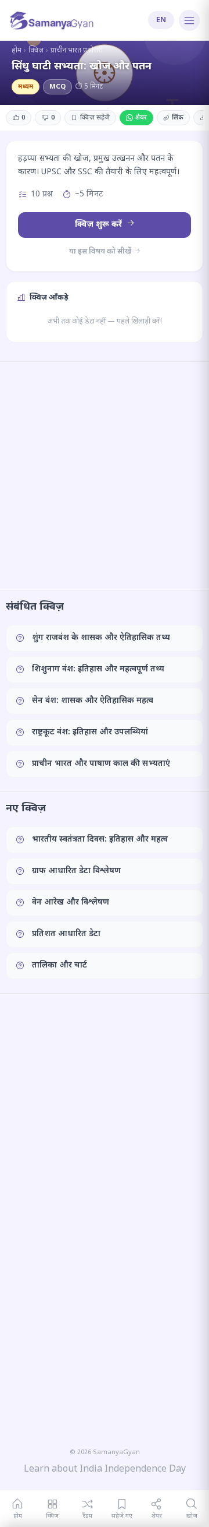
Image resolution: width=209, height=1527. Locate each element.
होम (16, 50)
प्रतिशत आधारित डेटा (66, 934)
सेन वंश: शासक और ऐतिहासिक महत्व (92, 700)
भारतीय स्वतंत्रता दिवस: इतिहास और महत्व (100, 839)
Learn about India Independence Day (105, 1469)
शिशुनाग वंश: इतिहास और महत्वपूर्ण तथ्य (98, 669)
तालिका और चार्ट (59, 965)
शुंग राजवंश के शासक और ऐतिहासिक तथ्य (101, 637)
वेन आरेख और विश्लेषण (70, 902)
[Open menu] (189, 20)
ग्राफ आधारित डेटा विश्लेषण (76, 871)
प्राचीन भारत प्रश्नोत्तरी (77, 50)
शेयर (141, 118)
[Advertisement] (104, 475)
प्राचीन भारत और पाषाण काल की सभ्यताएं (101, 763)
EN (161, 20)
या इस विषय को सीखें (101, 251)
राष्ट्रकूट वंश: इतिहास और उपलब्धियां (90, 732)
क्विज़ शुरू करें (99, 224)
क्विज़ (36, 50)
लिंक (177, 118)
